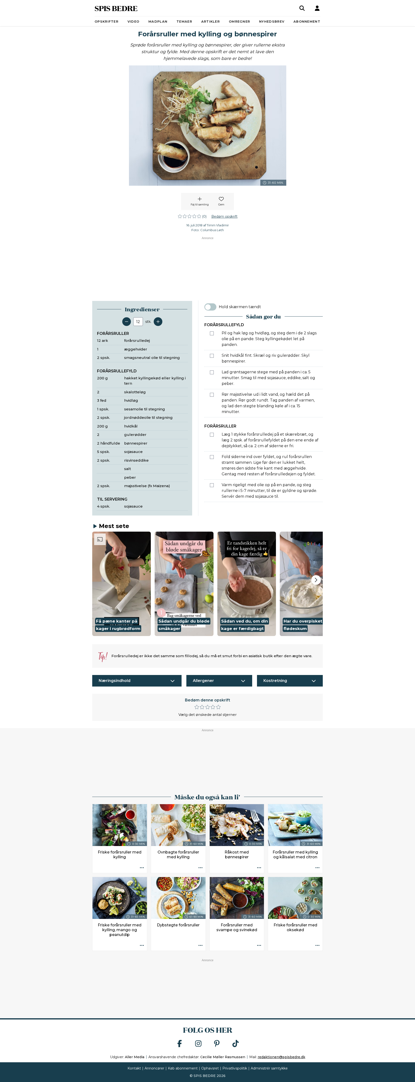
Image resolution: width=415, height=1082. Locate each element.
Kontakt (134, 1068)
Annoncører (154, 1068)
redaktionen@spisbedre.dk (281, 1057)
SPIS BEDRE (116, 8)
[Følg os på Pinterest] (216, 1044)
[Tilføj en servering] (158, 321)
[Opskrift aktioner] (142, 868)
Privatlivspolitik (234, 1068)
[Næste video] (316, 580)
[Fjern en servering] (126, 321)
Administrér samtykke (269, 1068)
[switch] (210, 307)
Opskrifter (106, 21)
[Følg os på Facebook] (179, 1044)
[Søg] (302, 8)
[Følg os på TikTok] (235, 1044)
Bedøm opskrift (224, 216)
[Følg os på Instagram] (198, 1044)
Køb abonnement (183, 1068)
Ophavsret (210, 1068)
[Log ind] (317, 8)
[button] (121, 584)
